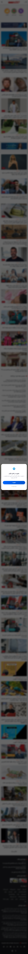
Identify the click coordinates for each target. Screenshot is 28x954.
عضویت (14, 482)
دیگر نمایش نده (14, 486)
